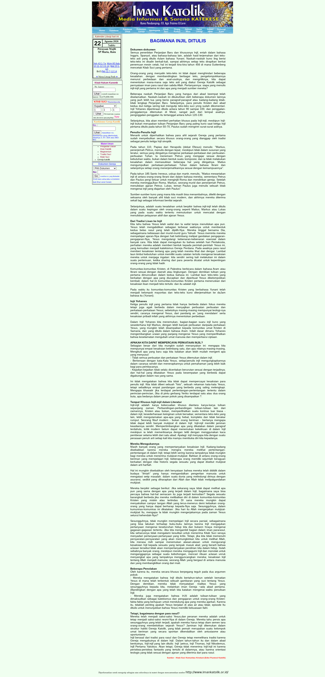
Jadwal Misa (188, 30)
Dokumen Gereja (141, 30)
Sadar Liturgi (199, 30)
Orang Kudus (177, 30)
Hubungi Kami (221, 30)
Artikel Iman (210, 30)
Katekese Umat (127, 30)
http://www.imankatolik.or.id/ (207, 672)
